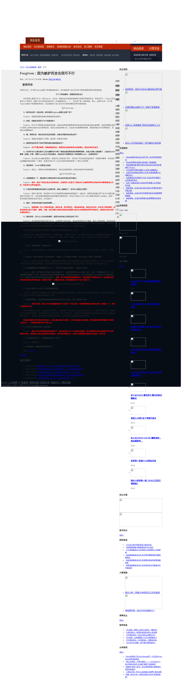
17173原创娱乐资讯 (115, 135)
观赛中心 (90, 40)
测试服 (92, 55)
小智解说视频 (117, 207)
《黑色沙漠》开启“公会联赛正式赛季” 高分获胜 (144, 672)
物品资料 (27, 46)
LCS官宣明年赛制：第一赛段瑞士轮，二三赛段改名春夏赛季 (59, 369)
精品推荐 (139, 48)
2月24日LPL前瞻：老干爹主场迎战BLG (141, 643)
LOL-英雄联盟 (31, 67)
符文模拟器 (39, 46)
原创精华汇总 (115, 204)
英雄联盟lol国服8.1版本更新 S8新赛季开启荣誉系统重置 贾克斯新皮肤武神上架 (42, 30)
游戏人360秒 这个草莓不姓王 (143, 418)
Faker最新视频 (117, 135)
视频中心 (53, 40)
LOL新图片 (116, 137)
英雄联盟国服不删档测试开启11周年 (139, 547)
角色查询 (76, 55)
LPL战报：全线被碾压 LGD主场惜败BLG (141, 638)
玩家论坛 (146, 40)
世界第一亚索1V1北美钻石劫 (143, 461)
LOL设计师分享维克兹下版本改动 (139, 545)
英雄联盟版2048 (64, 46)
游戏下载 (144, 55)
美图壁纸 (127, 40)
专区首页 (35, 40)
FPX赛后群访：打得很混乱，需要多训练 (141, 640)
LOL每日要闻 (115, 113)
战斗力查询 (34, 55)
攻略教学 (50, 46)
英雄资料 (72, 40)
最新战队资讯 (115, 159)
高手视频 (99, 46)
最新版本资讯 (118, 137)
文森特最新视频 (117, 157)
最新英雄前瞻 (118, 159)
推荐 (39, 67)
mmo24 (32, 351)
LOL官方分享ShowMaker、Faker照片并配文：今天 (56, 378)
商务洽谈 (34, 382)
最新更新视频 (117, 115)
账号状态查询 (67, 55)
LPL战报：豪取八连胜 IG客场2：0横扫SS (141, 630)
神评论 (58, 79)
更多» (121, 153)
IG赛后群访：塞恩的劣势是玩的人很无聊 (141, 632)
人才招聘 (12, 382)
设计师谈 (115, 55)
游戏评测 (152, 55)
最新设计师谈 (118, 181)
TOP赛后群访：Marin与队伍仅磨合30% (140, 635)
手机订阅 (51, 79)
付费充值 (154, 48)
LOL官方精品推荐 (116, 176)
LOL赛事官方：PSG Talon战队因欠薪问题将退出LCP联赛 (58, 366)
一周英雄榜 (116, 153)
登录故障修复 (45, 55)
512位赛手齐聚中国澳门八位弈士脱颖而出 (142, 170)
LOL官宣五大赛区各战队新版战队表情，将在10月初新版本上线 (60, 375)
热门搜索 (88, 46)
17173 (22, 67)
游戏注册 (137, 55)
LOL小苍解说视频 (117, 183)
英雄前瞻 (99, 55)
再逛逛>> (23, 355)
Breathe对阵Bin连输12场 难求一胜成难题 (141, 162)
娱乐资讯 (77, 46)
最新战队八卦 (115, 181)
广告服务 (23, 382)
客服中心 (55, 382)
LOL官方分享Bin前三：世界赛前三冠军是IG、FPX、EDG (58, 372)
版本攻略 (109, 40)
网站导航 (66, 382)
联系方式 (44, 382)
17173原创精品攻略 (116, 117)
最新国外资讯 (118, 115)
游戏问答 (54, 55)
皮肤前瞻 (107, 55)
